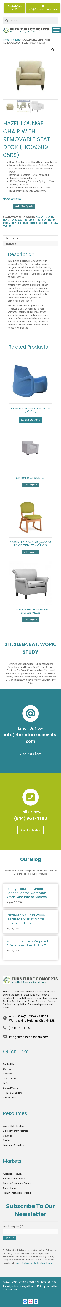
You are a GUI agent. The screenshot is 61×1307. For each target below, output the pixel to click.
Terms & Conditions (12, 1093)
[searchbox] (30, 20)
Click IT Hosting (10, 1289)
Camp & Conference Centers (17, 1183)
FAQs (5, 1083)
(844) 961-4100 (16, 8)
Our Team (8, 1069)
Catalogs (7, 1135)
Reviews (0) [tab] (11, 244)
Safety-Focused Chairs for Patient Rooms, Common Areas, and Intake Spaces (27, 893)
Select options (30, 420)
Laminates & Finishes (13, 1145)
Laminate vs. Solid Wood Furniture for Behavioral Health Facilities (25, 919)
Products (15, 39)
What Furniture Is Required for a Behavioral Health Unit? (30, 943)
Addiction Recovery (12, 1174)
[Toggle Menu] (56, 30)
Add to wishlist (13, 199)
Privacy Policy (10, 1097)
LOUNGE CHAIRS (29, 223)
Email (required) (13, 1226)
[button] (53, 49)
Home (6, 39)
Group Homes (10, 1188)
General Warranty (11, 1088)
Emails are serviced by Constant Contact (34, 1263)
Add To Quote (24, 206)
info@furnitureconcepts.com (43, 9)
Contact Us (8, 1064)
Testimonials (9, 1078)
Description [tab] (11, 238)
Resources (8, 1073)
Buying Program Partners (15, 1131)
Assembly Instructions (14, 1126)
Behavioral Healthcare (14, 1178)
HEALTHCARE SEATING (15, 220)
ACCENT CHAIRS (44, 217)
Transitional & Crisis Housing (17, 1193)
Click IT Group (39, 1286)
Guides (6, 1140)
